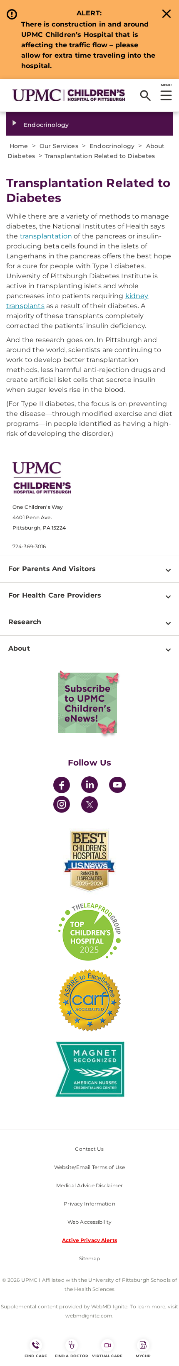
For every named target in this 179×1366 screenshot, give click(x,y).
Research (24, 622)
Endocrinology (46, 125)
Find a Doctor (71, 1356)
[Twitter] (89, 804)
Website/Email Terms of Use (89, 1167)
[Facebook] (61, 786)
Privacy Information (89, 1204)
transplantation (46, 236)
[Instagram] (61, 805)
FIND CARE (36, 1356)
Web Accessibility (89, 1222)
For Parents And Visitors (52, 569)
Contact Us (89, 1149)
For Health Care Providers (54, 595)
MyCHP (143, 1356)
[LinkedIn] (89, 786)
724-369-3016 (29, 546)
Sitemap (89, 1258)
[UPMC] (68, 95)
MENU (166, 85)
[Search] (145, 95)
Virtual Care (107, 1356)
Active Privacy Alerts (89, 1240)
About (19, 648)
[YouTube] (117, 786)
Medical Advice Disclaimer (89, 1185)
